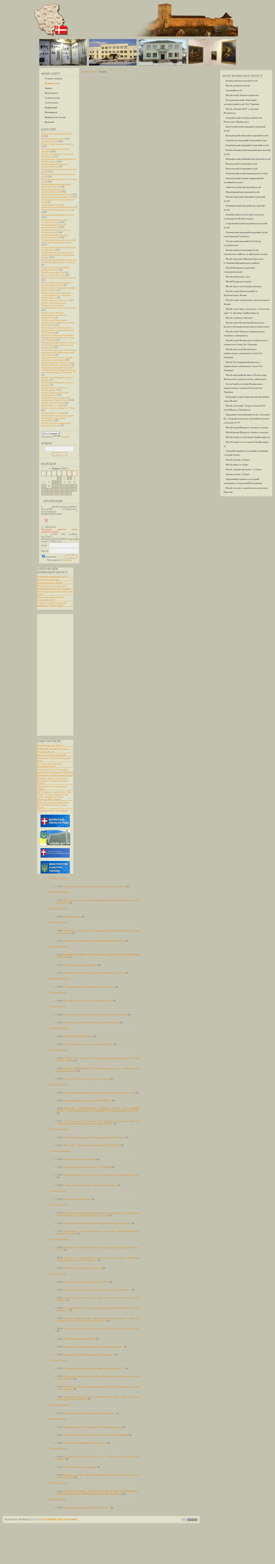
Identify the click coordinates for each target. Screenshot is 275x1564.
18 (74, 486)
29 (59, 493)
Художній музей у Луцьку (49, 582)
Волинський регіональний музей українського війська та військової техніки (57, 254)
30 (64, 493)
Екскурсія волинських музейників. (79, 1159)
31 (69, 493)
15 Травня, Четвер (57, 1273)
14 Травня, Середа (58, 1360)
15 (59, 486)
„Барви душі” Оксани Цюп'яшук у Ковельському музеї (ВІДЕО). (93, 941)
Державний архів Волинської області (55, 775)
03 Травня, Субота (58, 1483)
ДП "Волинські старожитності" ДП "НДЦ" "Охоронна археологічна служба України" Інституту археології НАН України (54, 795)
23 (64, 490)
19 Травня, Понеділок (59, 1151)
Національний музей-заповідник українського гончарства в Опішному (55, 770)
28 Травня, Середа (58, 922)
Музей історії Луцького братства (57, 144)
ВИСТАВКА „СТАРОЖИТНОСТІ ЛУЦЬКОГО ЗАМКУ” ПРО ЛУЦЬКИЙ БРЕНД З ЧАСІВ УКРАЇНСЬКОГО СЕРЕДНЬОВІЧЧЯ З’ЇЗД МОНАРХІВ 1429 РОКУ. (98, 1109)
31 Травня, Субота (58, 878)
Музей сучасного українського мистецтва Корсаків (56, 424)
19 (43, 490)
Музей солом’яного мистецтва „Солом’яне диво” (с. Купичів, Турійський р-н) (56, 295)
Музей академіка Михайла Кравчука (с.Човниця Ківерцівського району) (59, 261)
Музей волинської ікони (52, 139)
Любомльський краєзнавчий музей (57, 209)
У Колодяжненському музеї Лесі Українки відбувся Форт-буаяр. (94, 1137)
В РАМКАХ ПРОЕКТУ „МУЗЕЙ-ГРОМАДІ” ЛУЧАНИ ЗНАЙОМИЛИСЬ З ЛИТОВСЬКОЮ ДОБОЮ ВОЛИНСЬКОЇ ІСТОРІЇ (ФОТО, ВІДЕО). (98, 1492)
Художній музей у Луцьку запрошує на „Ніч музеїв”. (88, 1354)
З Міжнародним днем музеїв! (77, 1199)
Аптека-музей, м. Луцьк (52, 413)
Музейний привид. (72, 916)
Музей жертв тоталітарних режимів (58, 277)
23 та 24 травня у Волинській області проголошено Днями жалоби (95, 1014)
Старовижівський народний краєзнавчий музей (54, 236)
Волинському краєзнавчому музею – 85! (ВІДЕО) (87, 1167)
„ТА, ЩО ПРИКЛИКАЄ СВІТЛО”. (79, 1339)
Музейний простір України (50, 745)
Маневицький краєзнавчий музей (57, 215)
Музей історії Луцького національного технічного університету (54, 315)
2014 (93, 71)
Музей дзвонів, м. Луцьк (53, 402)
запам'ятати (50, 556)
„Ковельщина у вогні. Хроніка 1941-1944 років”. (86, 1507)
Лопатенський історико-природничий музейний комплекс (57, 205)
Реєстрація (66, 560)
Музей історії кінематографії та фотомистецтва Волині (56, 283)
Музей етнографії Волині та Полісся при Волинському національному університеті (59, 345)
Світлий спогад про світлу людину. (79, 1467)
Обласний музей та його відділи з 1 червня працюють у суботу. (93, 973)
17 (69, 486)
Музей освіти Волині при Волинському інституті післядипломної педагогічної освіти (58, 305)
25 (74, 490)
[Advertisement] (53, 674)
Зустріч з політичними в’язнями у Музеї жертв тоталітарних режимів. (97, 1223)
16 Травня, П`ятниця (59, 1239)
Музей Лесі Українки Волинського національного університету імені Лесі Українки (57, 337)
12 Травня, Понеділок (59, 1405)
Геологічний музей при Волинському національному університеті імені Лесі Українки (59, 352)
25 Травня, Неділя (57, 992)
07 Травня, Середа (58, 1448)
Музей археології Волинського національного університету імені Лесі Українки (57, 330)
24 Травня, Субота (58, 1006)
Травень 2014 (59, 468)
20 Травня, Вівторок (58, 1129)
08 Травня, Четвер (57, 1419)
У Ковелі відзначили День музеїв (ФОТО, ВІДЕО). (87, 1100)
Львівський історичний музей (51, 755)
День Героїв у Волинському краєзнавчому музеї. (86, 1078)
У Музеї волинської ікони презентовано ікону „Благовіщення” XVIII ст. (97, 1290)
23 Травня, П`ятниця (59, 1028)
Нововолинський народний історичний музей (54, 221)
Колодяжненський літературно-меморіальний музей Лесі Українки (54, 587)
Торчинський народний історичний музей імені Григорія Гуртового (58, 241)
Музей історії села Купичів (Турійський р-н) (54, 388)
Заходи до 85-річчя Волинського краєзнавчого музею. (89, 1413)
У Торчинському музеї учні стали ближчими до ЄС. (88, 1044)
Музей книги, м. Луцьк (52, 405)
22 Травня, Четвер (57, 1050)
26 (43, 493)
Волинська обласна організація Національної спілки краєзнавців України (52, 780)
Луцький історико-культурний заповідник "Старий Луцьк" (51, 604)
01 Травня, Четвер (57, 1499)
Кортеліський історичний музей (56, 197)
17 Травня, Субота (58, 1204)
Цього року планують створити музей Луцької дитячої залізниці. (94, 886)
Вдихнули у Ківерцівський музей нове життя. (85, 1443)
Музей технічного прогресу (55, 300)
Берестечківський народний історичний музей (54, 165)
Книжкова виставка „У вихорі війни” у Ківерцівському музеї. (92, 1427)
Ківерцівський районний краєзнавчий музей (53, 190)
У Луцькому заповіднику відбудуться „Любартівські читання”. (93, 1346)
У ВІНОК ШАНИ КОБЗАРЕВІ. (78, 1036)
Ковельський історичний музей (56, 194)
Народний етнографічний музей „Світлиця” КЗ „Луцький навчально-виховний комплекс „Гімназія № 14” (58, 370)
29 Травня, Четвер (57, 908)
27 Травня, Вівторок (58, 946)
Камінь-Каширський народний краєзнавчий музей (56, 185)
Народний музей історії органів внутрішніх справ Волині (56, 358)
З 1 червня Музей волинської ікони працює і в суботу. (89, 987)
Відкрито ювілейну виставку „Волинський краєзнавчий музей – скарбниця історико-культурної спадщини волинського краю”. (98, 1319)
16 (64, 486)
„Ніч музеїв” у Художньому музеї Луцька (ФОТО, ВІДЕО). (91, 1145)
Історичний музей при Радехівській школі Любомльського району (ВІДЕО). (101, 1328)
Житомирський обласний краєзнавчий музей (49, 765)
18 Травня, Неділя (57, 1191)
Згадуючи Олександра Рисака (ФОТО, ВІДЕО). (86, 1282)
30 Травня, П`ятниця (59, 892)
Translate (65, 437)
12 (43, 486)
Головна (85, 71)
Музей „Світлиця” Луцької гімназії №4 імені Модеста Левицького (58, 363)
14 (54, 486)
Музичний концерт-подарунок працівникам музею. (87, 1000)
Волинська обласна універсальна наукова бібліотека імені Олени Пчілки (52, 805)
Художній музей (49, 141)
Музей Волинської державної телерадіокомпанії (55, 268)
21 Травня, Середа (58, 1084)
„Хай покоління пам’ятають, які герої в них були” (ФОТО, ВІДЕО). (95, 1435)
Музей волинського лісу (53, 272)
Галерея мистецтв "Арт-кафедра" (53, 810)
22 (59, 490)
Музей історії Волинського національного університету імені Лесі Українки (57, 322)
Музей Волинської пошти (53, 275)
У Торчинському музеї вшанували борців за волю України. (91, 1022)
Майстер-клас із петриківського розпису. (82, 1268)
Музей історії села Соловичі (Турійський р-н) (55, 393)
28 (54, 493)
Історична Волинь (46, 751)
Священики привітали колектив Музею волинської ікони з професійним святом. (101, 1175)
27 (49, 493)
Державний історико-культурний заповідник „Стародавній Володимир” (57, 418)
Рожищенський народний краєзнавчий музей (53, 226)
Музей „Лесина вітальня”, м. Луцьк (58, 408)
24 (69, 490)
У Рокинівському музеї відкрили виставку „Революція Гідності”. (94, 1368)
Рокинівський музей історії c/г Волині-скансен (56, 231)
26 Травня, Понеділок (59, 978)
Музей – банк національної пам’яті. (80, 965)
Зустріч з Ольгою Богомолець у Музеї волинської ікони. (90, 1185)
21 (54, 490)
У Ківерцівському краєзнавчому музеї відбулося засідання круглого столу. (99, 1092)
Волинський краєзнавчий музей (56, 133)
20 (49, 490)
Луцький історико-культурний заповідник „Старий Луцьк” (56, 398)
